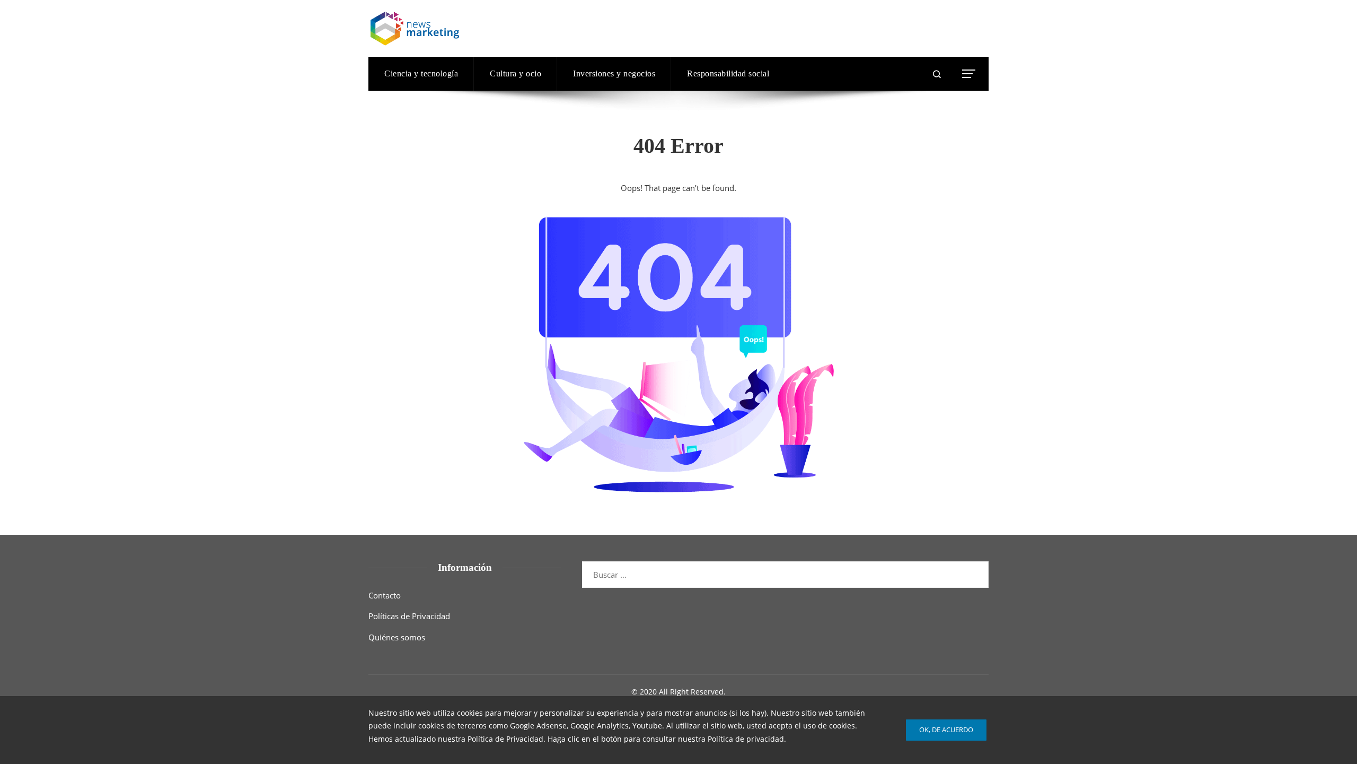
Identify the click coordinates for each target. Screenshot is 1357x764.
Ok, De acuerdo (946, 729)
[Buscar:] (785, 568)
